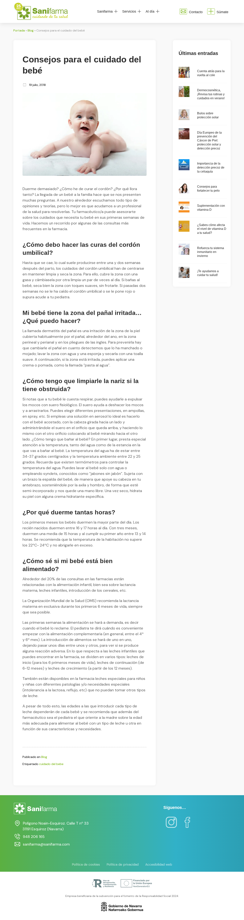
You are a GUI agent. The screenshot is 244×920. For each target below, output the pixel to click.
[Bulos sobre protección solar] (184, 119)
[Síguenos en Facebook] (187, 824)
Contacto (196, 12)
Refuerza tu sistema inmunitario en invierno (210, 252)
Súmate (222, 12)
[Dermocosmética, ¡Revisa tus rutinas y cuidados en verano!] (184, 96)
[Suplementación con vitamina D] (184, 211)
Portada (19, 30)
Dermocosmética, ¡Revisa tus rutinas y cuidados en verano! (211, 94)
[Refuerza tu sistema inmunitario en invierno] (184, 254)
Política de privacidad (123, 864)
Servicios (129, 11)
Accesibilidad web (158, 864)
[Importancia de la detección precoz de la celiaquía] (184, 169)
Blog (31, 30)
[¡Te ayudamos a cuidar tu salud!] (184, 277)
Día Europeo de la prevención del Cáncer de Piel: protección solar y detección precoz (209, 140)
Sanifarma (105, 11)
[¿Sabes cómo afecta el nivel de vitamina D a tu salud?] (184, 231)
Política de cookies (86, 864)
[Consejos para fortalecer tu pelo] (184, 192)
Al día (150, 11)
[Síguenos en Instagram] (171, 824)
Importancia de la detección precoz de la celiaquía (210, 167)
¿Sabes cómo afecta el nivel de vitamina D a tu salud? (211, 229)
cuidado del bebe (51, 764)
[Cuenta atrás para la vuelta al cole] (184, 77)
